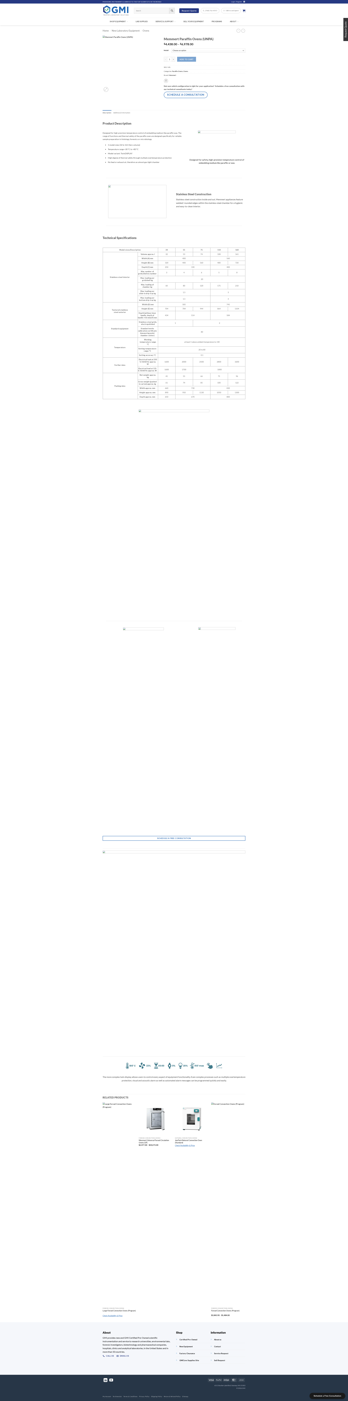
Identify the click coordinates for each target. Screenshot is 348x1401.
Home (106, 30)
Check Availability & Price (112, 1316)
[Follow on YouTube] (111, 1380)
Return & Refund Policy (172, 1396)
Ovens (146, 30)
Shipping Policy (156, 1396)
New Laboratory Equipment (126, 30)
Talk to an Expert (232, 11)
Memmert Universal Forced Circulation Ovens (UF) (154, 1141)
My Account (107, 1396)
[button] (236, 2)
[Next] (245, 1212)
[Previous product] (243, 31)
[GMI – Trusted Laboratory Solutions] (116, 11)
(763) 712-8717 (211, 11)
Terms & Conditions (130, 1396)
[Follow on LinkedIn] (244, 2)
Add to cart (187, 59)
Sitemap (185, 1396)
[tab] (107, 112)
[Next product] (238, 31)
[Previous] (103, 1212)
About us (217, 1340)
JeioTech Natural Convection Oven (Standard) (188, 1141)
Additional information (121, 113)
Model (166, 50)
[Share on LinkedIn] (166, 81)
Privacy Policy (144, 1396)
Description (107, 113)
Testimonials (117, 1396)
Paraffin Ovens (177, 71)
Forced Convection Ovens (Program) (225, 1311)
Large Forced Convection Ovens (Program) (119, 1311)
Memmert (172, 75)
